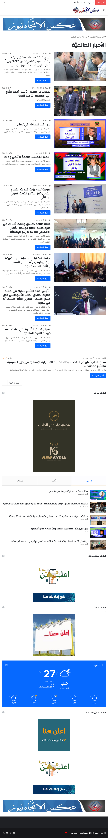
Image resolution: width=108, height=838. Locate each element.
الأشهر (54, 480)
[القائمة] (3, 11)
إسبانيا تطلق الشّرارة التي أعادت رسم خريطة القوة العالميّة (27, 331)
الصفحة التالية (14, 383)
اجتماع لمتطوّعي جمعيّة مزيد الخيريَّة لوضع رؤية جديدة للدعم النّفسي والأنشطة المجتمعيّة (27, 262)
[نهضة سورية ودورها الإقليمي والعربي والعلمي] (98, 495)
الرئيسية (100, 37)
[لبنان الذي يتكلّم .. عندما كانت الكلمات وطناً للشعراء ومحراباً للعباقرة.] (98, 532)
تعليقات (19, 480)
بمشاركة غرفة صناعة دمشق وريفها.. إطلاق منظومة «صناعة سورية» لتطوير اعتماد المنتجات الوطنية (45, 504)
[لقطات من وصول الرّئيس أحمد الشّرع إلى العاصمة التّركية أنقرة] (80, 101)
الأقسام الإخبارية (89, 37)
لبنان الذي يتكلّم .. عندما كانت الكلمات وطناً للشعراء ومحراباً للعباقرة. (59, 529)
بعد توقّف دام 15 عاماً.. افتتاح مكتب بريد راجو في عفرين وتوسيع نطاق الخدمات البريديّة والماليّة (57, 2)
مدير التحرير (99, 358)
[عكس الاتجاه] (86, 10)
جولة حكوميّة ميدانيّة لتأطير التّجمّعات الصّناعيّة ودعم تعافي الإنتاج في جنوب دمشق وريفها (49, 541)
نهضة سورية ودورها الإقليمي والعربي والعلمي (68, 491)
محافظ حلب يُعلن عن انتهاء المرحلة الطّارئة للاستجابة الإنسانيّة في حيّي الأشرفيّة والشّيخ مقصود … (56, 364)
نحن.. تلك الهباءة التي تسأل (33, 124)
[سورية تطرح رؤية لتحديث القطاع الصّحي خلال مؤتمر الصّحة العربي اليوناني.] (80, 198)
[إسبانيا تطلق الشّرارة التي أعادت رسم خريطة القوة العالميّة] (80, 338)
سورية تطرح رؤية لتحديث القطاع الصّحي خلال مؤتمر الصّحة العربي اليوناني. (30, 193)
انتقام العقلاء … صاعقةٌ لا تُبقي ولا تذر (27, 157)
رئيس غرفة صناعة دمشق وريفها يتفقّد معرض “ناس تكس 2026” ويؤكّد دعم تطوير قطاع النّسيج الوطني (26, 61)
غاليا (46, 53)
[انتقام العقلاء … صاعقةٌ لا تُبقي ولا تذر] (80, 166)
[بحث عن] (104, 11)
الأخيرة (89, 480)
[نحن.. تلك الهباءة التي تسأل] (80, 133)
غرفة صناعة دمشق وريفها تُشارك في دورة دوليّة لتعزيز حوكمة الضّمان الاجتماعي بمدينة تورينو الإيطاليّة (26, 227)
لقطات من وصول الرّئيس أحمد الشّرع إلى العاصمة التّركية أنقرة (28, 93)
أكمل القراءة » (42, 80)
